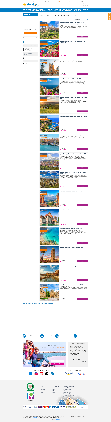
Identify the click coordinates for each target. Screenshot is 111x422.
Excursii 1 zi (58, 9)
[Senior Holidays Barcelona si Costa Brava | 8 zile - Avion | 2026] (49, 179)
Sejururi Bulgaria (45, 378)
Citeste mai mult (78, 364)
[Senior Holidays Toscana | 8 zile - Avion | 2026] (49, 29)
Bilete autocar (77, 10)
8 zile (26, 63)
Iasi (25, 58)
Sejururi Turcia (56, 378)
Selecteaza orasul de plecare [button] (28, 54)
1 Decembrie (43, 10)
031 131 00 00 (85, 5)
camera (26, 29)
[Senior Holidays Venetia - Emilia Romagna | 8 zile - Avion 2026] (49, 48)
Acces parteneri (49, 1)
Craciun (61, 10)
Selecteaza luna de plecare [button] (29, 45)
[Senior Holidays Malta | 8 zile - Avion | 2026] (49, 236)
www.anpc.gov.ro (36, 417)
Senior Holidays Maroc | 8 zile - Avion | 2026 (71, 247)
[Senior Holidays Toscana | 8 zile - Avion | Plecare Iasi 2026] (49, 104)
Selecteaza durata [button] (27, 60)
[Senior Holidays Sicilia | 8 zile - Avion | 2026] (49, 198)
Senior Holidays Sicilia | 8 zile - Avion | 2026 (71, 191)
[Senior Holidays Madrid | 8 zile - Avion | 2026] (49, 292)
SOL (53, 393)
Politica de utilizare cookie (68, 395)
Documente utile (66, 393)
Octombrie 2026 (28, 49)
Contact (56, 1)
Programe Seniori (49, 9)
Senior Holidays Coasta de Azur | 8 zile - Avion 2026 (73, 116)
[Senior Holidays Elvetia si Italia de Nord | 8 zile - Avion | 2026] (49, 217)
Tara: (24, 39)
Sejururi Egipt (62, 378)
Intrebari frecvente (67, 389)
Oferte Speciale (27, 9)
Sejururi (35, 9)
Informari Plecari (63, 1)
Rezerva (82, 36)
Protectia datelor (55, 390)
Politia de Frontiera (55, 386)
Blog (42, 386)
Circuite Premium (72, 9)
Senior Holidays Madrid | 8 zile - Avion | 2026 (71, 284)
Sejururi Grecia (51, 378)
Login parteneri (44, 390)
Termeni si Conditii (67, 396)
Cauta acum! (30, 33)
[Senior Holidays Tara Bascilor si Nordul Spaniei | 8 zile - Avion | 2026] (49, 161)
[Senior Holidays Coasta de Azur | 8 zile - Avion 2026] (49, 123)
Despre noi (43, 387)
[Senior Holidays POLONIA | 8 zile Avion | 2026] (49, 67)
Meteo (53, 392)
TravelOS (58, 419)
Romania (80, 9)
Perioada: (26, 24)
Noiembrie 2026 (28, 50)
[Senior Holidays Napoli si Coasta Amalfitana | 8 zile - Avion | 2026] (49, 86)
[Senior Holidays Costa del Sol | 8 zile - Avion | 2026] (49, 273)
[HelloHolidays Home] (31, 4)
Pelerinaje (64, 9)
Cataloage (43, 389)
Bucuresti (27, 57)
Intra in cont (85, 1)
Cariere (42, 392)
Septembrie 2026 (28, 48)
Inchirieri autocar (66, 390)
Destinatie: (26, 21)
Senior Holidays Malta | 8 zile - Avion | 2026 (71, 228)
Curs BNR (54, 389)
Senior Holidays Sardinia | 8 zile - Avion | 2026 (72, 135)
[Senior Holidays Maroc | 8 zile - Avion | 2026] (49, 254)
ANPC (53, 387)
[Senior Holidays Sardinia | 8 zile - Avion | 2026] (49, 142)
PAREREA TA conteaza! (38, 1)
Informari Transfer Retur (75, 1)
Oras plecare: (27, 17)
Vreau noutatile (57, 363)
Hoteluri (85, 9)
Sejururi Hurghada (68, 378)
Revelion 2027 (68, 10)
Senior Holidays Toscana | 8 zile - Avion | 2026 (72, 22)
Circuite (41, 9)
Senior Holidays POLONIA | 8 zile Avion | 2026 (71, 60)
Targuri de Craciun (52, 10)
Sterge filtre (33, 37)
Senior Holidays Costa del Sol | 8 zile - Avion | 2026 (73, 266)
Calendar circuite (34, 10)
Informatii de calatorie (67, 392)
